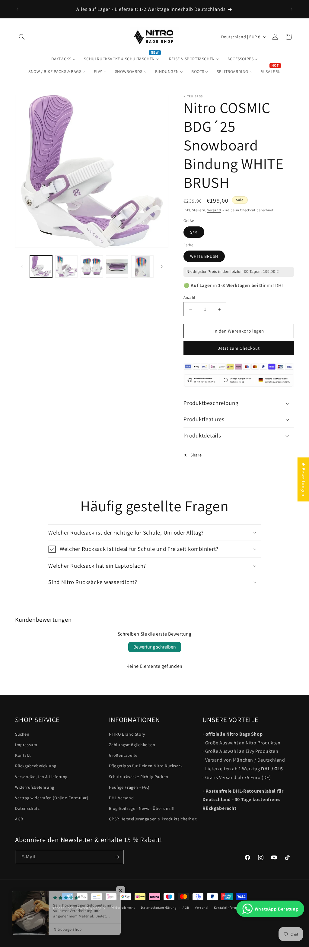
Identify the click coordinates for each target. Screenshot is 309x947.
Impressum (26, 744)
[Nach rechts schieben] (161, 266)
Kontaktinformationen (232, 907)
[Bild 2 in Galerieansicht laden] (66, 266)
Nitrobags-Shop (61, 908)
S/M (194, 232)
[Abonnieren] (116, 857)
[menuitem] (63, 58)
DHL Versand (121, 797)
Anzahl (189, 297)
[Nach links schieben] (21, 266)
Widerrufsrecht (123, 907)
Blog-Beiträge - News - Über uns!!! (142, 808)
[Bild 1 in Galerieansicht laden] (41, 266)
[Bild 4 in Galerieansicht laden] (117, 266)
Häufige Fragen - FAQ (129, 787)
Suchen (22, 734)
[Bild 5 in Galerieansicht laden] (142, 266)
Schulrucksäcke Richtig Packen (138, 776)
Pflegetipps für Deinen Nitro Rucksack (146, 766)
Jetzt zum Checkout (239, 348)
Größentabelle (123, 755)
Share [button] (196, 455)
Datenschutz (27, 808)
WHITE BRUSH (204, 256)
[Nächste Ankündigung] (291, 9)
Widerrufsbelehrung (34, 787)
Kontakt (23, 755)
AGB (19, 819)
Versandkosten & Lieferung (41, 776)
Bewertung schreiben (154, 647)
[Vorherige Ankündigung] (17, 9)
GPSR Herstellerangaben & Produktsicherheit (153, 819)
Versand (214, 210)
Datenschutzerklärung (159, 907)
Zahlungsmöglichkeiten (132, 744)
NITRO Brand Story (127, 734)
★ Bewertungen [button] (303, 479)
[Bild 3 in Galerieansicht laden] (92, 266)
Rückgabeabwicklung (35, 766)
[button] (21, 36)
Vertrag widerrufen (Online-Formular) (51, 797)
